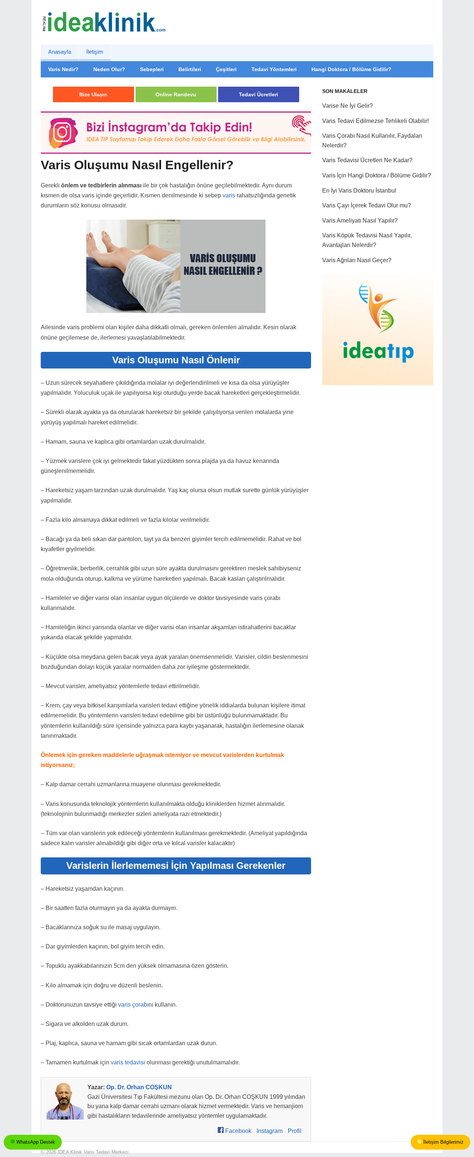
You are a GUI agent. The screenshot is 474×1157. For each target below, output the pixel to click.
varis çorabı (133, 1004)
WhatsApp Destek (35, 1142)
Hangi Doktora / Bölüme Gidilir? (351, 69)
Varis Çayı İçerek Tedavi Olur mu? (366, 205)
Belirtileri (189, 69)
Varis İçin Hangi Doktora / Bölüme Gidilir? (376, 175)
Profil (294, 1131)
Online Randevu (176, 94)
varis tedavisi (128, 1062)
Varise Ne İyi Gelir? (347, 106)
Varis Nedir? (63, 69)
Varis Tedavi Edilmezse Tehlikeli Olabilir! (375, 121)
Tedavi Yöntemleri (274, 69)
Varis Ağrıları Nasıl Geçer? (356, 260)
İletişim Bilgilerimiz (443, 1142)
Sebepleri (152, 69)
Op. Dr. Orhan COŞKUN (139, 1087)
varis (229, 195)
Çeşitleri (226, 69)
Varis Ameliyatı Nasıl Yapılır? (360, 220)
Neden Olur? (109, 69)
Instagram (270, 1131)
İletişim (94, 52)
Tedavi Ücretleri (258, 94)
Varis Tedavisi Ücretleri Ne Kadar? (367, 160)
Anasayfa (59, 52)
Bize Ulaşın (93, 94)
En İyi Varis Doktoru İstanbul (359, 190)
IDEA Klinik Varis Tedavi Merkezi (93, 1152)
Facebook (237, 1131)
